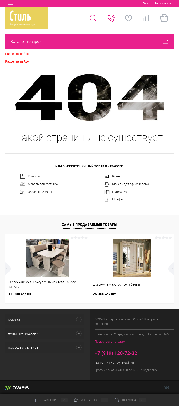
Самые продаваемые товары (89, 225)
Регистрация (163, 3)
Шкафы (117, 199)
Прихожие (119, 191)
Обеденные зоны (40, 192)
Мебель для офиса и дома (130, 184)
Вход (146, 3)
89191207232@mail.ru (114, 363)
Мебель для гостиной (43, 184)
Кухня (116, 176)
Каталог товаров (25, 41)
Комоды (34, 176)
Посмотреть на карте (110, 341)
